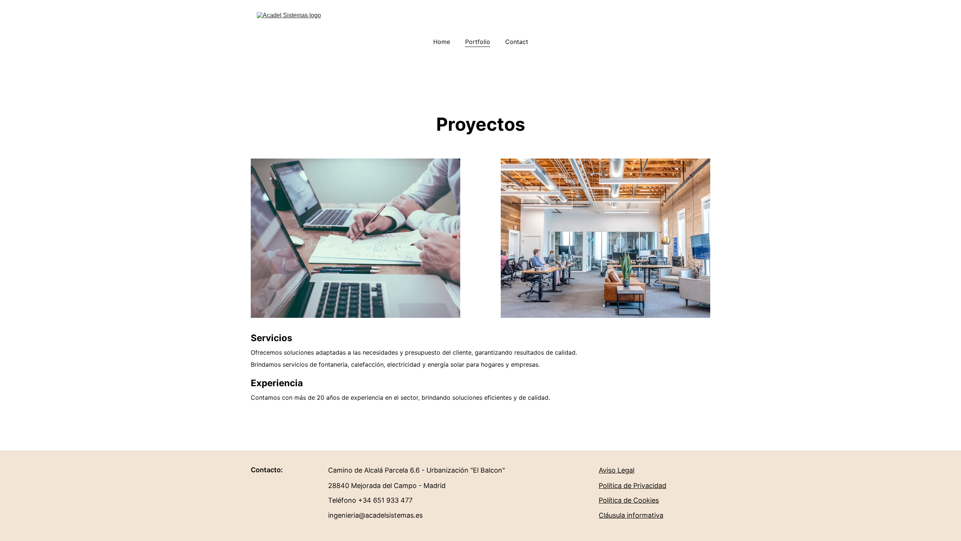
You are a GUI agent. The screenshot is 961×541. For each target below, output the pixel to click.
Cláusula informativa (631, 515)
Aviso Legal (616, 470)
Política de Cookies (629, 500)
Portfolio (477, 41)
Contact (516, 41)
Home (441, 41)
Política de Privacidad (632, 486)
